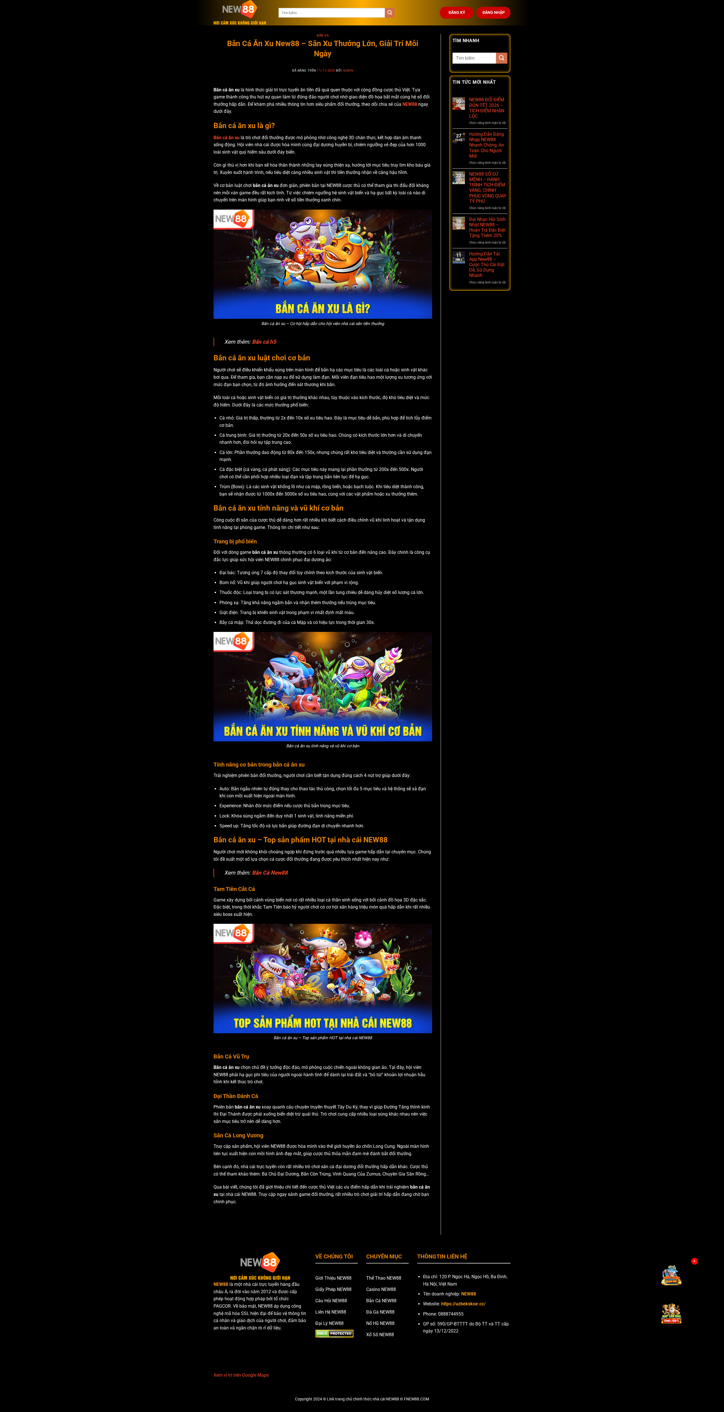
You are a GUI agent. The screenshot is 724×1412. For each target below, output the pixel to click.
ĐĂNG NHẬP (493, 12)
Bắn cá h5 (264, 342)
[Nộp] (390, 13)
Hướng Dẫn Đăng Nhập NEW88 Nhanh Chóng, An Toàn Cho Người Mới (486, 145)
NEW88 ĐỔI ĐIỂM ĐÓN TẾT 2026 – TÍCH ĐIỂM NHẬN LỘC (486, 108)
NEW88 (409, 104)
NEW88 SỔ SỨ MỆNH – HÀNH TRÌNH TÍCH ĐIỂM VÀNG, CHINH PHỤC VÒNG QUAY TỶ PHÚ (488, 187)
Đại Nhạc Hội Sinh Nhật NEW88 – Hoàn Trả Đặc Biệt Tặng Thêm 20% (487, 227)
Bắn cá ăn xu (227, 137)
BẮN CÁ (323, 35)
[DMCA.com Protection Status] (334, 1333)
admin (348, 70)
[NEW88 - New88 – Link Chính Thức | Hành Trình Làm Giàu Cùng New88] (242, 12)
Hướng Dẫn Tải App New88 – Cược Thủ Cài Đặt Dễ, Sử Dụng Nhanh (487, 264)
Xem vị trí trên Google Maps (241, 1375)
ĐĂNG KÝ (457, 12)
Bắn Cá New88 (270, 872)
